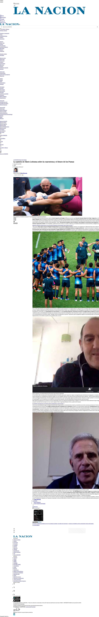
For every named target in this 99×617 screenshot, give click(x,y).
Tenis (1, 81)
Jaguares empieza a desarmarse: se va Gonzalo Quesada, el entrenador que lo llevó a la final (52, 225)
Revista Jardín (3, 128)
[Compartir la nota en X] (15, 223)
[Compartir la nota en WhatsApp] (15, 220)
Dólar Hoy (2, 43)
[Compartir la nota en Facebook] (14, 223)
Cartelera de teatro (4, 103)
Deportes (21, 160)
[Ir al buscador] (14, 5)
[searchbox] (49, 27)
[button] (49, 89)
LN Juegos (2, 87)
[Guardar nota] (14, 218)
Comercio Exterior (4, 47)
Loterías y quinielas (4, 93)
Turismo (2, 88)
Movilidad (2, 48)
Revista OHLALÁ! (3, 121)
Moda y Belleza (3, 96)
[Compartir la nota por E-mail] (17, 223)
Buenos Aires (3, 58)
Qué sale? (2, 100)
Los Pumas (34, 500)
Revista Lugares (3, 124)
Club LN (3, 21)
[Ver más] (33, 505)
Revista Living (3, 125)
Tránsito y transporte (4, 33)
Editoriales (2, 71)
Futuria (1, 41)
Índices (1, 50)
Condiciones (28, 607)
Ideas (1, 117)
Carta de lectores (3, 113)
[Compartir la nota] (14, 220)
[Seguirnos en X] (14, 587)
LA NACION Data (3, 36)
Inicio (2, 15)
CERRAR (1, 0)
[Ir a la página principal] (49, 14)
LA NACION (16, 160)
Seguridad (2, 59)
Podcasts (2, 95)
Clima (1, 34)
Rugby (1, 80)
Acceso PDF (2, 107)
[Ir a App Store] (16, 601)
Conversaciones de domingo (6, 114)
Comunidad (2, 63)
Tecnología (2, 89)
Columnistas (2, 73)
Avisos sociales (3, 111)
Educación (2, 61)
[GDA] (16, 611)
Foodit (2, 19)
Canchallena (2, 82)
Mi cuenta (3, 22)
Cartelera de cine (3, 102)
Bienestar (2, 65)
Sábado (1, 115)
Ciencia (1, 66)
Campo (1, 44)
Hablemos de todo (4, 67)
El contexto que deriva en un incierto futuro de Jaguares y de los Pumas (47, 403)
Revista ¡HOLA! (3, 122)
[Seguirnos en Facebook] (14, 584)
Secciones (3, 17)
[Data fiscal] (14, 615)
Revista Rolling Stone (4, 126)
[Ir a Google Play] (16, 598)
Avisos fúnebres (3, 110)
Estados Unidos (3, 54)
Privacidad (33, 607)
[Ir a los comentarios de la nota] (15, 218)
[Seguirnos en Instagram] (14, 591)
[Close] (14, 529)
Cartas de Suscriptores (5, 74)
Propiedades (3, 45)
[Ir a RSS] (14, 594)
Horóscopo (2, 91)
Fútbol (1, 78)
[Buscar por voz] (97, 27)
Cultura (1, 62)
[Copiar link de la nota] (14, 221)
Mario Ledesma (37, 502)
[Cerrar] (19, 24)
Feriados (2, 92)
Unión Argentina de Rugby (39, 503)
